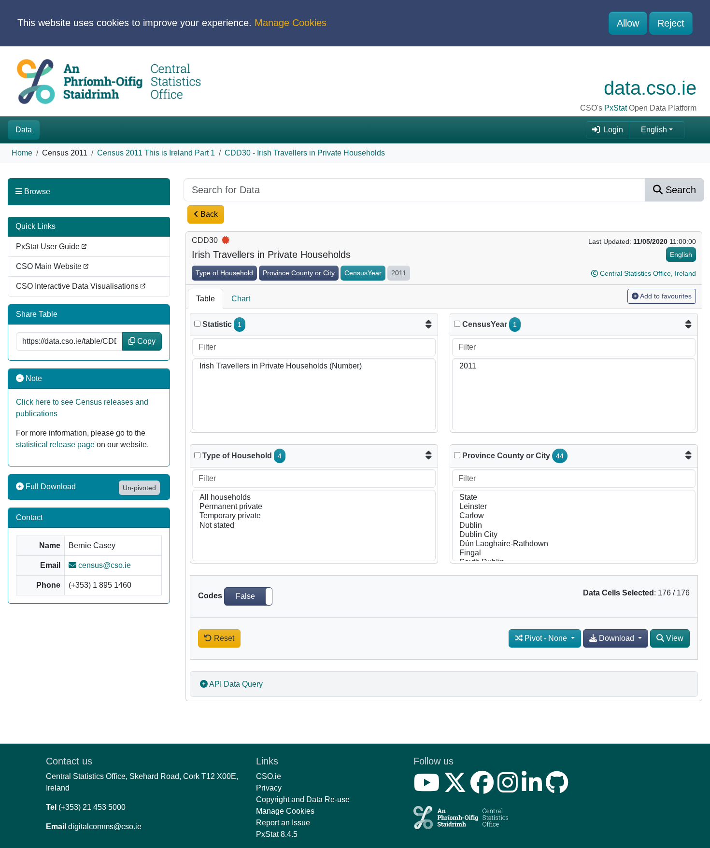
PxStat (615, 108)
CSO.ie (268, 776)
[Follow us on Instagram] (509, 788)
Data (23, 130)
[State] (573, 497)
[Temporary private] (314, 516)
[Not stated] (314, 525)
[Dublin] (573, 525)
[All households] (314, 497)
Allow (628, 23)
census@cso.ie (103, 565)
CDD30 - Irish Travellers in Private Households (305, 153)
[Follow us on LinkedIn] (534, 788)
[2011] (573, 366)
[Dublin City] (573, 534)
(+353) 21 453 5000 (92, 807)
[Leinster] (573, 506)
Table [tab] (205, 299)
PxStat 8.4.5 (277, 834)
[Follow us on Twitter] (456, 788)
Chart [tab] (240, 299)
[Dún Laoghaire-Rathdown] (573, 544)
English (654, 130)
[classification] (197, 455)
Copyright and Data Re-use (303, 799)
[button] (248, 596)
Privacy (269, 788)
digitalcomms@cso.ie (105, 826)
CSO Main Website (50, 266)
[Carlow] (573, 516)
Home (22, 153)
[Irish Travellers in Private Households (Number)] (314, 366)
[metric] (197, 324)
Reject (670, 23)
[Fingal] (573, 553)
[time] (457, 324)
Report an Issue (283, 823)
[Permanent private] (314, 506)
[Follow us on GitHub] (559, 788)
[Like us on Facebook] (483, 788)
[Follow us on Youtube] (428, 788)
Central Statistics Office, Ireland (648, 273)
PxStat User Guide (49, 246)
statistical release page (55, 444)
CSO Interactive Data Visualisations (78, 286)
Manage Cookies (291, 22)
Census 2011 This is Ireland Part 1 (156, 153)
